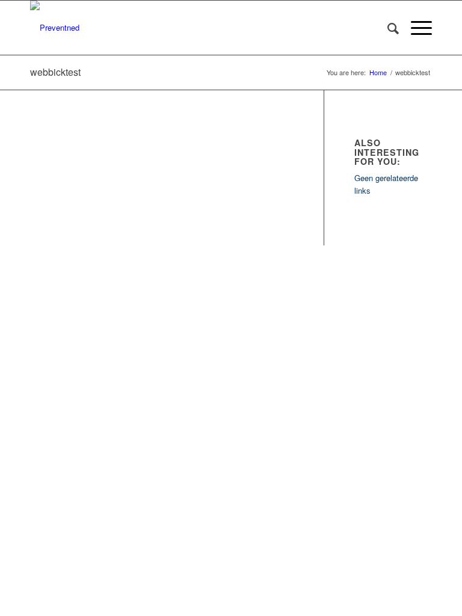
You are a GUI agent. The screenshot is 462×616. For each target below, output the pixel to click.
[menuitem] (387, 28)
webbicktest (55, 72)
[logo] (54, 28)
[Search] (387, 28)
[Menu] (415, 28)
